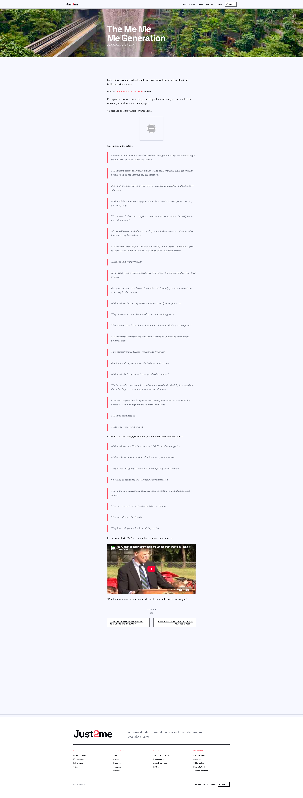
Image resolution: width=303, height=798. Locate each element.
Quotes (116, 771)
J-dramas (117, 767)
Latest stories (79, 755)
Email (212, 784)
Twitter (205, 784)
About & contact (200, 771)
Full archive (78, 763)
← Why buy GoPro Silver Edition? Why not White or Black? (126, 622)
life (151, 612)
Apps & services (160, 763)
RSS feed (157, 767)
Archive (209, 4)
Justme (72, 4)
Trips (200, 4)
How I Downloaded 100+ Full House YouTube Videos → (175, 622)
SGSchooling (198, 763)
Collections (189, 4)
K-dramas (117, 763)
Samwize (197, 759)
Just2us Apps (199, 755)
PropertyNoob (199, 767)
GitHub (198, 784)
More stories (78, 759)
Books (116, 755)
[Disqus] (151, 672)
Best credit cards (161, 755)
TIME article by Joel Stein (129, 92)
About (219, 4)
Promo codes (159, 759)
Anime (116, 759)
